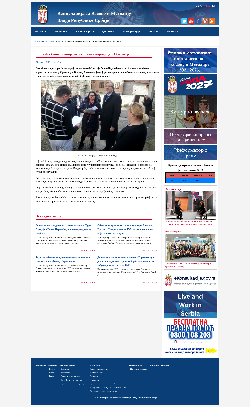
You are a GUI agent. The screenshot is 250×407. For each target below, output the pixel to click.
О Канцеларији (84, 31)
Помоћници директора (71, 379)
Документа (108, 31)
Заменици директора (70, 376)
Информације (131, 31)
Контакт (172, 31)
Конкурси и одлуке (99, 368)
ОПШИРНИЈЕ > (88, 250)
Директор (65, 372)
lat (213, 6)
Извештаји (94, 379)
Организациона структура (73, 383)
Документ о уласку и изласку (103, 391)
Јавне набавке (96, 372)
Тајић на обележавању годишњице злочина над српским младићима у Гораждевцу (63, 259)
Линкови (153, 31)
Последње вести (48, 215)
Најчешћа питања (138, 368)
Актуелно (61, 31)
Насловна (41, 31)
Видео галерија (173, 189)
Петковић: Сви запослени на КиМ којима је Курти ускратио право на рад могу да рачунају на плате (188, 223)
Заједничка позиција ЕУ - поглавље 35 (108, 387)
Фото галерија (173, 231)
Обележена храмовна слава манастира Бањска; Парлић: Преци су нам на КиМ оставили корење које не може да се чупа (125, 229)
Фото (51, 372)
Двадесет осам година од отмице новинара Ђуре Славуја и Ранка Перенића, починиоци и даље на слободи (63, 229)
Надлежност (66, 368)
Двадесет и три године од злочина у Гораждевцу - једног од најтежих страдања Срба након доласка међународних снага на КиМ (125, 261)
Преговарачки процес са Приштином (107, 383)
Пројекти (94, 376)
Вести (60, 41)
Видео (52, 376)
